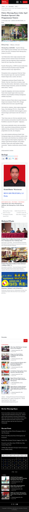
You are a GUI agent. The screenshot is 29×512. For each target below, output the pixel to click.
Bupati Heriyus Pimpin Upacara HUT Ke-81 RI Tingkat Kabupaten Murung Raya (18, 379)
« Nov (12, 471)
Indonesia (3, 205)
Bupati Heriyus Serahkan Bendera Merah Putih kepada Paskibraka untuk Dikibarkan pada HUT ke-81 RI (18, 388)
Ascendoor (21, 508)
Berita (4, 1)
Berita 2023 (8, 203)
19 (7, 465)
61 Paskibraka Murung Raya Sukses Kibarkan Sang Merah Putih (18, 371)
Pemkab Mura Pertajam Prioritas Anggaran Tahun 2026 (14, 440)
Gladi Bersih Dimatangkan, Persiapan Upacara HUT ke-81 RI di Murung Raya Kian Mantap (18, 478)
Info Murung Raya (11, 205)
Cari (26, 340)
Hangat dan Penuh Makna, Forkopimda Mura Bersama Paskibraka (16, 355)
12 (7, 463)
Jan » (16, 471)
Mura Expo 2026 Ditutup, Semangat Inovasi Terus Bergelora (18, 347)
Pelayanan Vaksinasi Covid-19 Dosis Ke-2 (11, 288)
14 (14, 463)
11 (3, 463)
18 (3, 465)
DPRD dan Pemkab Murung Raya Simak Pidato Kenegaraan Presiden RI (18, 494)
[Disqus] (14, 314)
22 (18, 465)
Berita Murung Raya (17, 203)
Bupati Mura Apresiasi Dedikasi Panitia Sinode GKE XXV (17, 486)
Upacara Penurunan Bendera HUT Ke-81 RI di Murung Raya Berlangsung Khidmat (18, 364)
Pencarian (4, 337)
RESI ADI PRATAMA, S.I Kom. (17, 382)
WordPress (15, 509)
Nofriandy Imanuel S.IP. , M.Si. (17, 350)
